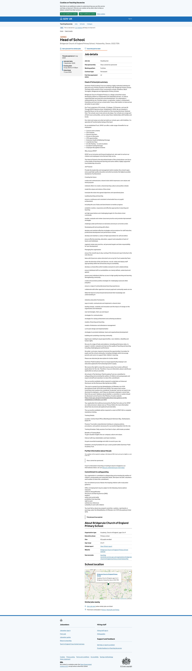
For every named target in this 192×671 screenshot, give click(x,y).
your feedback (78, 27)
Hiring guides (101, 634)
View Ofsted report (106, 546)
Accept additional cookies (69, 14)
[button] (108, 584)
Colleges (89, 24)
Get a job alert (91, 606)
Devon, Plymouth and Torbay (110, 610)
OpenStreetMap (123, 598)
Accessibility (94, 657)
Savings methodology (106, 657)
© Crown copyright (126, 666)
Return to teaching (65, 641)
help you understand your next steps (113, 467)
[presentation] (108, 584)
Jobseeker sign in (65, 630)
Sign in (130, 18)
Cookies (62, 657)
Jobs (76, 24)
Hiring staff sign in (102, 630)
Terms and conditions (82, 657)
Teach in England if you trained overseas (72, 644)
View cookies (101, 14)
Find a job (63, 634)
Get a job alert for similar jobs (71, 49)
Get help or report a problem (106, 645)
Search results (69, 31)
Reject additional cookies (87, 14)
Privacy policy (70, 657)
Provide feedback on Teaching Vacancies (109, 648)
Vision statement (65, 659)
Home (61, 31)
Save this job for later (93, 49)
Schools (82, 24)
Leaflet (113, 598)
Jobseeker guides (65, 637)
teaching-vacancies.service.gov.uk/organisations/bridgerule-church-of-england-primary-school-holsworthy (116, 557)
